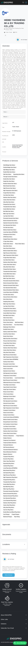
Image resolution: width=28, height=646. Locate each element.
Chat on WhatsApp (21, 642)
